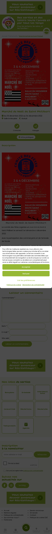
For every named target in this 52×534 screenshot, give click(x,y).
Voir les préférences (26, 280)
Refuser (26, 273)
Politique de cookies (14, 285)
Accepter (26, 267)
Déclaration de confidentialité (33, 285)
